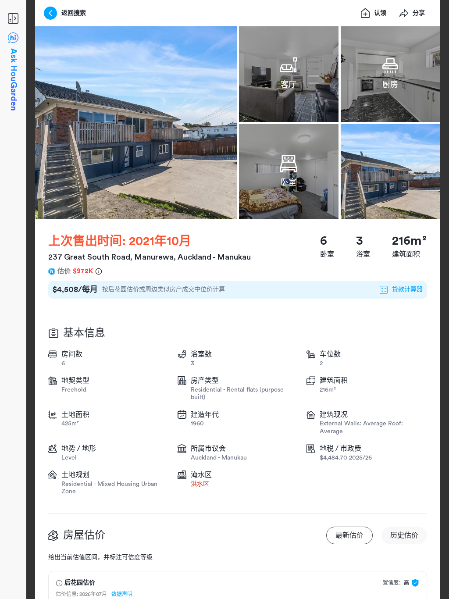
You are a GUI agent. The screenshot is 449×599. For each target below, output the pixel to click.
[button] (136, 122)
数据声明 (121, 594)
